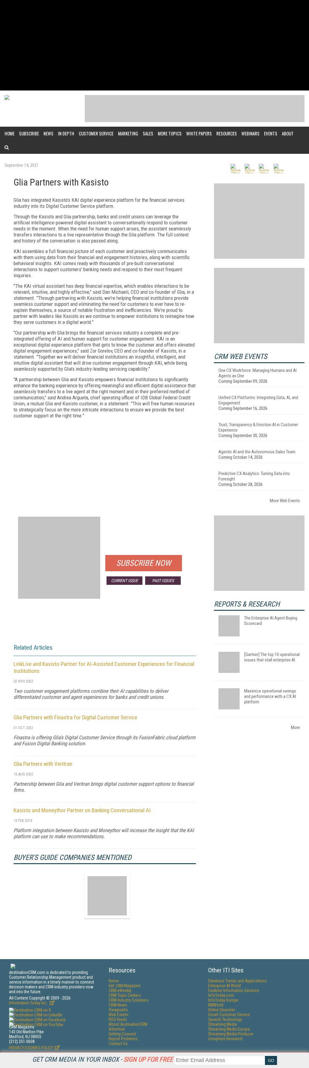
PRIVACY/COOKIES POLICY (31, 1047)
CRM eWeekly (120, 990)
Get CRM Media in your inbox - (102, 1059)
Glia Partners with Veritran (43, 763)
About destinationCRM (128, 1024)
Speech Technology (225, 1019)
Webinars (250, 133)
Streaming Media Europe (229, 1029)
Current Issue (124, 580)
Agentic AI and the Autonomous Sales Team (256, 452)
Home (9, 133)
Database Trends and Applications (237, 980)
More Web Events (285, 500)
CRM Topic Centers (125, 995)
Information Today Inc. (28, 1002)
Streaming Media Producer (230, 1034)
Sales (148, 133)
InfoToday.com (221, 995)
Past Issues (163, 580)
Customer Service (96, 133)
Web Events (119, 1014)
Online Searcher (221, 1009)
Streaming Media (222, 1024)
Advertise (117, 1029)
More (295, 727)
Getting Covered (122, 1034)
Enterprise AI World (224, 985)
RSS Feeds (118, 1019)
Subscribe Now (143, 563)
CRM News (118, 1005)
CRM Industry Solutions (128, 1000)
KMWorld (215, 1005)
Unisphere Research (225, 1038)
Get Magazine (125, 985)
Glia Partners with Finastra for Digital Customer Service (75, 717)
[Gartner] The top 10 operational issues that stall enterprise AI (272, 657)
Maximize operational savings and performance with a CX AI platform (270, 696)
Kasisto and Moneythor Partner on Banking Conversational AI (82, 810)
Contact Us (118, 1043)
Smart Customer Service (229, 1014)
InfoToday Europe (223, 1000)
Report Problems (123, 1038)
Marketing (128, 133)
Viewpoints (118, 1009)
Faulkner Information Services (233, 990)
